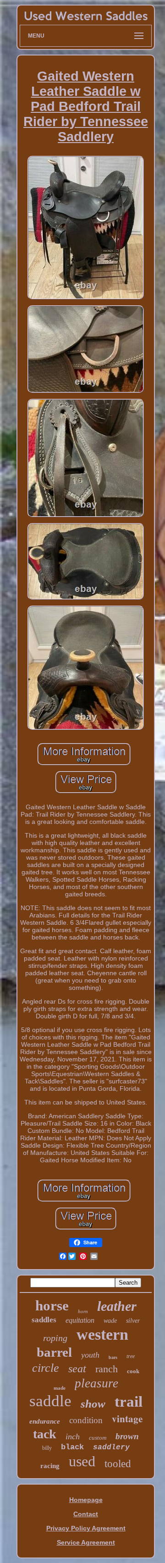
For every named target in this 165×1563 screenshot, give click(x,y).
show (93, 1403)
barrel (54, 1352)
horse (52, 1306)
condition (86, 1420)
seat (77, 1369)
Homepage (86, 1499)
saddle (50, 1401)
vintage (127, 1418)
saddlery (111, 1447)
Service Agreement (86, 1542)
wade (110, 1320)
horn (83, 1311)
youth (90, 1354)
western (102, 1334)
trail (129, 1401)
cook (133, 1371)
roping (55, 1338)
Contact (85, 1514)
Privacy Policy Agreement (86, 1528)
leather (117, 1306)
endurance (44, 1421)
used (82, 1461)
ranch (106, 1369)
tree (130, 1356)
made (60, 1388)
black (72, 1447)
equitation (80, 1320)
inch (73, 1436)
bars (113, 1357)
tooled (117, 1463)
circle (45, 1368)
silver (133, 1320)
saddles (44, 1319)
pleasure (96, 1383)
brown (127, 1436)
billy (47, 1448)
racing (50, 1465)
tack (44, 1434)
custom (97, 1437)
